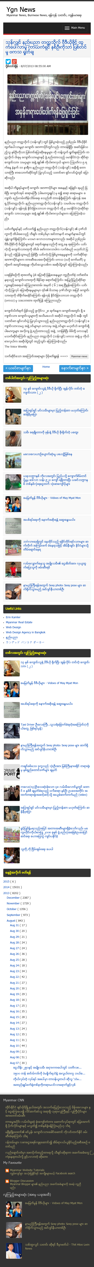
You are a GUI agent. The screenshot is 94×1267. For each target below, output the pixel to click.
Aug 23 (15, 971)
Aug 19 (15, 994)
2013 (6, 893)
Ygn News (21, 10)
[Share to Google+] (14, 61)
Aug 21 (15, 983)
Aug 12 (15, 1035)
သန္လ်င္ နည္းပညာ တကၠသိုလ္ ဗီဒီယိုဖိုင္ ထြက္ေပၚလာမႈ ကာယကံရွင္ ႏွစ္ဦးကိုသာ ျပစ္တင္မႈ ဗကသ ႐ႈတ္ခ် (46, 48)
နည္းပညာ (12, 638)
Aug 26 (15, 954)
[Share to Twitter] (8, 61)
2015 (6, 882)
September (14, 915)
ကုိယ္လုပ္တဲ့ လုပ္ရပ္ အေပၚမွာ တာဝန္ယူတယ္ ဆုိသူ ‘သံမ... (47, 1079)
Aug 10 (15, 1046)
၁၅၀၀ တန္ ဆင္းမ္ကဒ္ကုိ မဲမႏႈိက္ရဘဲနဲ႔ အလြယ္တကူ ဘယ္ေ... (49, 1074)
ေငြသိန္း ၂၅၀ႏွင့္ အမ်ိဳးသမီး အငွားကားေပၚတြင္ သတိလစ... (47, 1068)
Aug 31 (15, 926)
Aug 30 (15, 931)
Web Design (13, 628)
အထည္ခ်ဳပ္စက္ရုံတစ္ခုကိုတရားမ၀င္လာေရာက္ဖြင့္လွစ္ (44, 1085)
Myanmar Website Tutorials (27, 1170)
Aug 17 (15, 1006)
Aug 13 (15, 1029)
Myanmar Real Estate (19, 623)
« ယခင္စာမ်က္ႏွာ (18, 368)
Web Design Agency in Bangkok (25, 633)
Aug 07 (15, 1063)
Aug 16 (15, 1012)
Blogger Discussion (22, 1181)
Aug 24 (15, 966)
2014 (6, 887)
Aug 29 (15, 937)
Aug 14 (15, 1023)
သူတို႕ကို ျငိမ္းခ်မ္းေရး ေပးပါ (37, 849)
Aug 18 (15, 1000)
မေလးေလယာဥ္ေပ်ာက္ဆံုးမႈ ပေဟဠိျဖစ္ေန (47, 454)
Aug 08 (15, 1058)
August (11, 921)
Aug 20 (15, 989)
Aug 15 (15, 1017)
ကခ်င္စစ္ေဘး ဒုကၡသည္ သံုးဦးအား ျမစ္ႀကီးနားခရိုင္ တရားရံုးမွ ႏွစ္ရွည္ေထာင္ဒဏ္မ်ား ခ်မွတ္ (55, 768)
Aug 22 (15, 977)
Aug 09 (15, 1052)
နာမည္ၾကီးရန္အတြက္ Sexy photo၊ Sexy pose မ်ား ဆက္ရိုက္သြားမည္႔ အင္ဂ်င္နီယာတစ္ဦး (54, 588)
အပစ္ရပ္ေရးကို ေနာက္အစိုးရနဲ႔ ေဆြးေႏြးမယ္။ (49, 520)
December (14, 898)
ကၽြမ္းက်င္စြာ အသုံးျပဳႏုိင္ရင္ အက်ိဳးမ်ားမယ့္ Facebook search (42, 1174)
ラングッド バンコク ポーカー (25, 643)
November (14, 904)
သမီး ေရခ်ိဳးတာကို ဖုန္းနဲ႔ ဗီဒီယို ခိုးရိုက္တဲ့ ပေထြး (50, 433)
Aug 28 (15, 943)
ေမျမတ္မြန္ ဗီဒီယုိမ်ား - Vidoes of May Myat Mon (52, 498)
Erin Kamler (13, 618)
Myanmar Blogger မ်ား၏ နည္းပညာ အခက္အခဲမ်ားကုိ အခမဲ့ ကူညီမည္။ (45, 1186)
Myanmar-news (79, 356)
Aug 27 (15, 948)
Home (46, 367)
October (12, 909)
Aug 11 (15, 1040)
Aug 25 (15, 960)
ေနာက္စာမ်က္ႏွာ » (75, 368)
